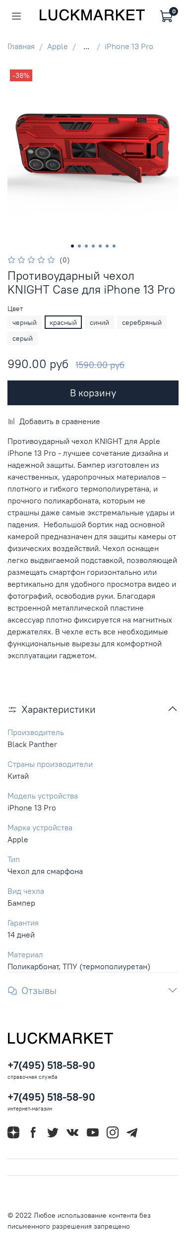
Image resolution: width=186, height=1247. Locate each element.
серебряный (142, 322)
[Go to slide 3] (86, 246)
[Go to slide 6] (107, 246)
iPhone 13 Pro (129, 46)
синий (99, 322)
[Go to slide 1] (72, 246)
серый (22, 338)
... (86, 46)
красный (63, 322)
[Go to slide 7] (114, 246)
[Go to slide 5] (100, 246)
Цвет (15, 309)
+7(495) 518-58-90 (51, 1065)
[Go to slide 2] (79, 246)
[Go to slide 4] (93, 246)
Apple (57, 46)
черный (24, 322)
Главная (21, 46)
